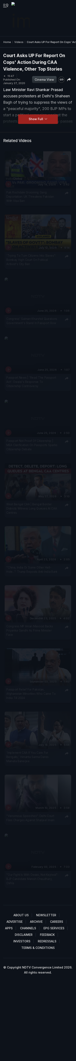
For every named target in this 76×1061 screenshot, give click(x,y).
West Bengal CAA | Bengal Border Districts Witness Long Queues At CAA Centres (31, 508)
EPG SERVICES (53, 928)
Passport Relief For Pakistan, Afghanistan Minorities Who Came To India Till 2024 (31, 694)
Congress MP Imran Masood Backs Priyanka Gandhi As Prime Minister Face (29, 630)
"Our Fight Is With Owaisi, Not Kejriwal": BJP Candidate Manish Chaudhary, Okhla (32, 879)
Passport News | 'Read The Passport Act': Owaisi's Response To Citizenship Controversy (31, 382)
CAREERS (56, 921)
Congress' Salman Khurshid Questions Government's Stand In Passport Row (31, 321)
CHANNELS (28, 928)
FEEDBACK (47, 934)
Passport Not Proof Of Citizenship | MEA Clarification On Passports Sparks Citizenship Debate (31, 445)
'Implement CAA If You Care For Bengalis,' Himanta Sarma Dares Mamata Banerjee (27, 757)
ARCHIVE (36, 921)
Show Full (36, 119)
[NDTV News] (20, 18)
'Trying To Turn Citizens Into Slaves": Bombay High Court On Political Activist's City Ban (31, 260)
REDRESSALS (47, 941)
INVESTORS (21, 941)
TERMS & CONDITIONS (38, 948)
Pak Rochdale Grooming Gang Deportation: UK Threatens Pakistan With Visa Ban (30, 197)
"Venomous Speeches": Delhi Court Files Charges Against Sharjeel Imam (30, 818)
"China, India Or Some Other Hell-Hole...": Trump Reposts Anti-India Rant (31, 569)
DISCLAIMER (24, 934)
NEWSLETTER (46, 915)
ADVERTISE (15, 921)
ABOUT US (21, 915)
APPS (9, 928)
